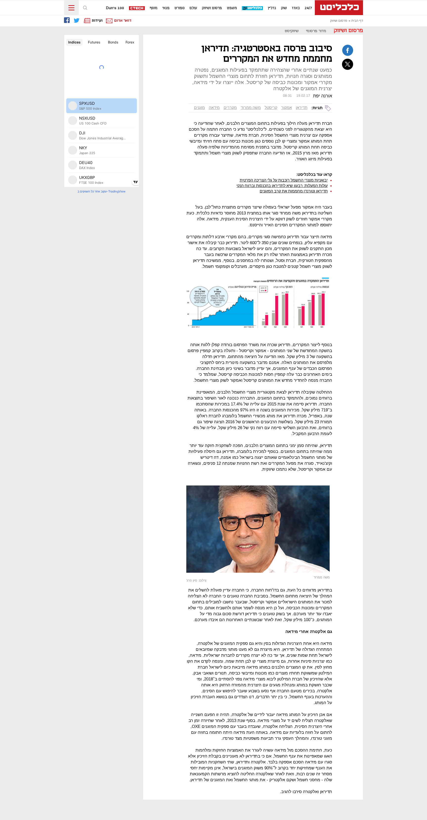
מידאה (214, 107)
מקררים (230, 107)
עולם (193, 8)
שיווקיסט (292, 31)
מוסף (153, 8)
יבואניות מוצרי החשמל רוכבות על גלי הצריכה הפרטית (284, 180)
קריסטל (271, 107)
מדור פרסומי (316, 31)
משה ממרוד (251, 107)
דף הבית (357, 20)
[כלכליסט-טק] (253, 8)
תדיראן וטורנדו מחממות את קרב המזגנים (294, 191)
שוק (284, 8)
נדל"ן (272, 8)
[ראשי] (339, 7)
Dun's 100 (115, 8)
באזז (296, 8)
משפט (232, 8)
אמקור (286, 107)
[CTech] (137, 8)
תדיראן (301, 107)
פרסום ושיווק (212, 8)
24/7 (308, 8)
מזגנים (199, 107)
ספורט (179, 8)
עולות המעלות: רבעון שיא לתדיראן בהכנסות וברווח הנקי (282, 186)
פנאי (166, 8)
